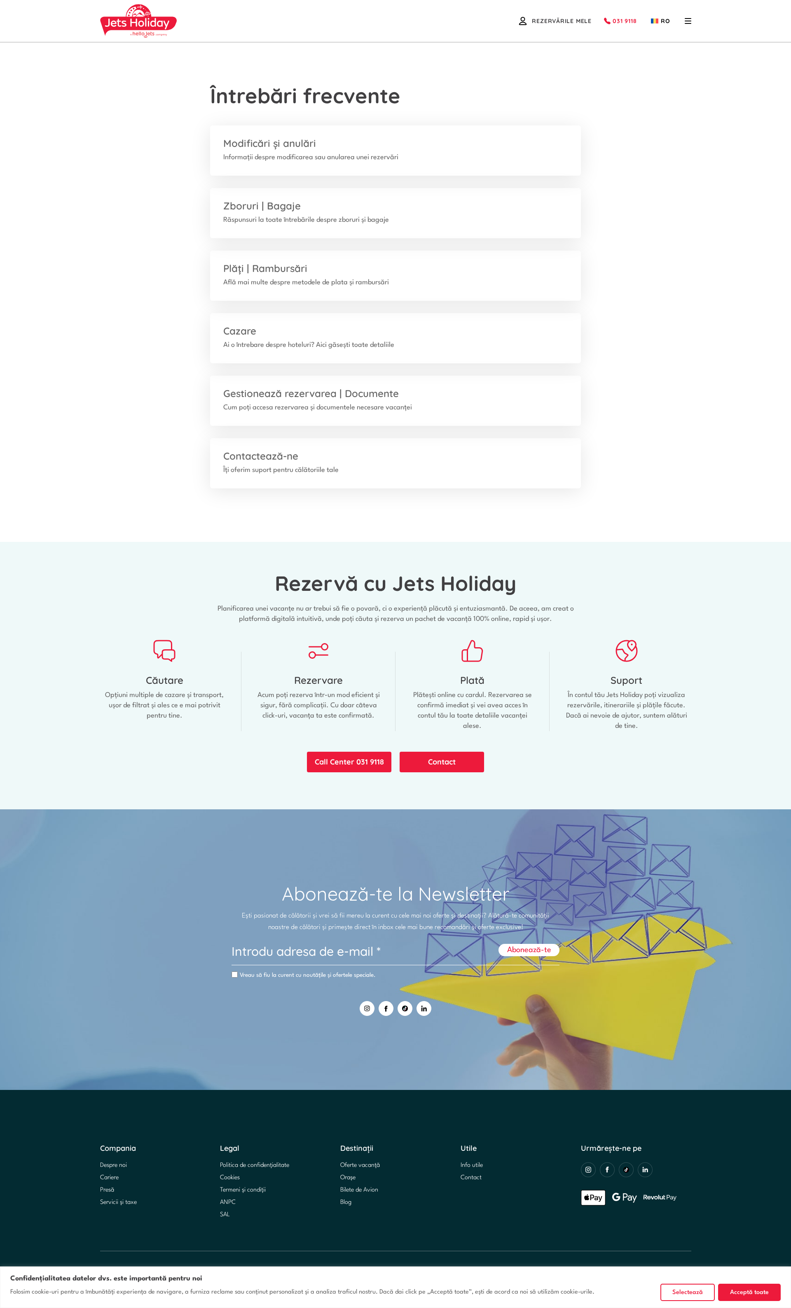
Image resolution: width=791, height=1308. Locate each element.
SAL (225, 1215)
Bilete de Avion (359, 1190)
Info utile (472, 1165)
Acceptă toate (749, 1292)
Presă (107, 1190)
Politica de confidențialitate (254, 1165)
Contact (442, 762)
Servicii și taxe (118, 1202)
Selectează (687, 1292)
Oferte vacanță (360, 1165)
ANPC (228, 1202)
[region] (395, 1287)
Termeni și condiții (243, 1190)
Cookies (230, 1178)
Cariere (109, 1178)
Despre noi (113, 1165)
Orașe (348, 1178)
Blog (345, 1202)
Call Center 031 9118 (349, 762)
